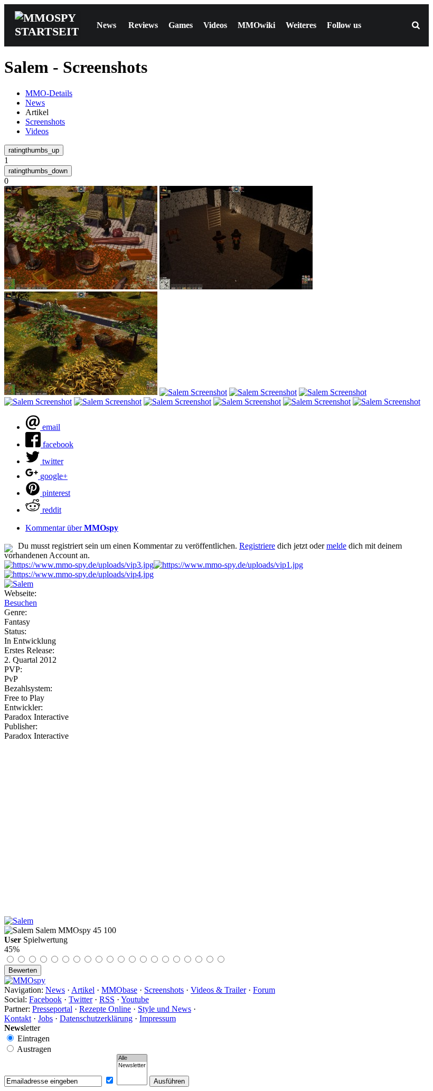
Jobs (45, 1018)
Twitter (80, 999)
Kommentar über (71, 527)
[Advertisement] (216, 820)
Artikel (83, 989)
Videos (215, 25)
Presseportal (52, 1008)
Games (180, 25)
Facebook (45, 999)
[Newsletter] (132, 1065)
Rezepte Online (105, 1008)
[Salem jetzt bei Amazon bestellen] (18, 920)
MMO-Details (48, 93)
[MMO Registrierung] (79, 574)
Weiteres (301, 25)
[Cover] (18, 583)
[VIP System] (228, 564)
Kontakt (17, 1018)
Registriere (257, 545)
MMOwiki (256, 25)
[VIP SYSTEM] (79, 564)
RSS (107, 999)
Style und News (164, 1008)
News (106, 25)
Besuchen (20, 602)
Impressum (157, 1018)
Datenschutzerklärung (96, 1018)
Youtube (135, 999)
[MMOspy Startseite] (24, 980)
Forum (264, 989)
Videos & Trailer (218, 989)
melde (336, 545)
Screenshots (45, 121)
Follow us (344, 25)
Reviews (143, 25)
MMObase (119, 989)
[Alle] (132, 1058)
